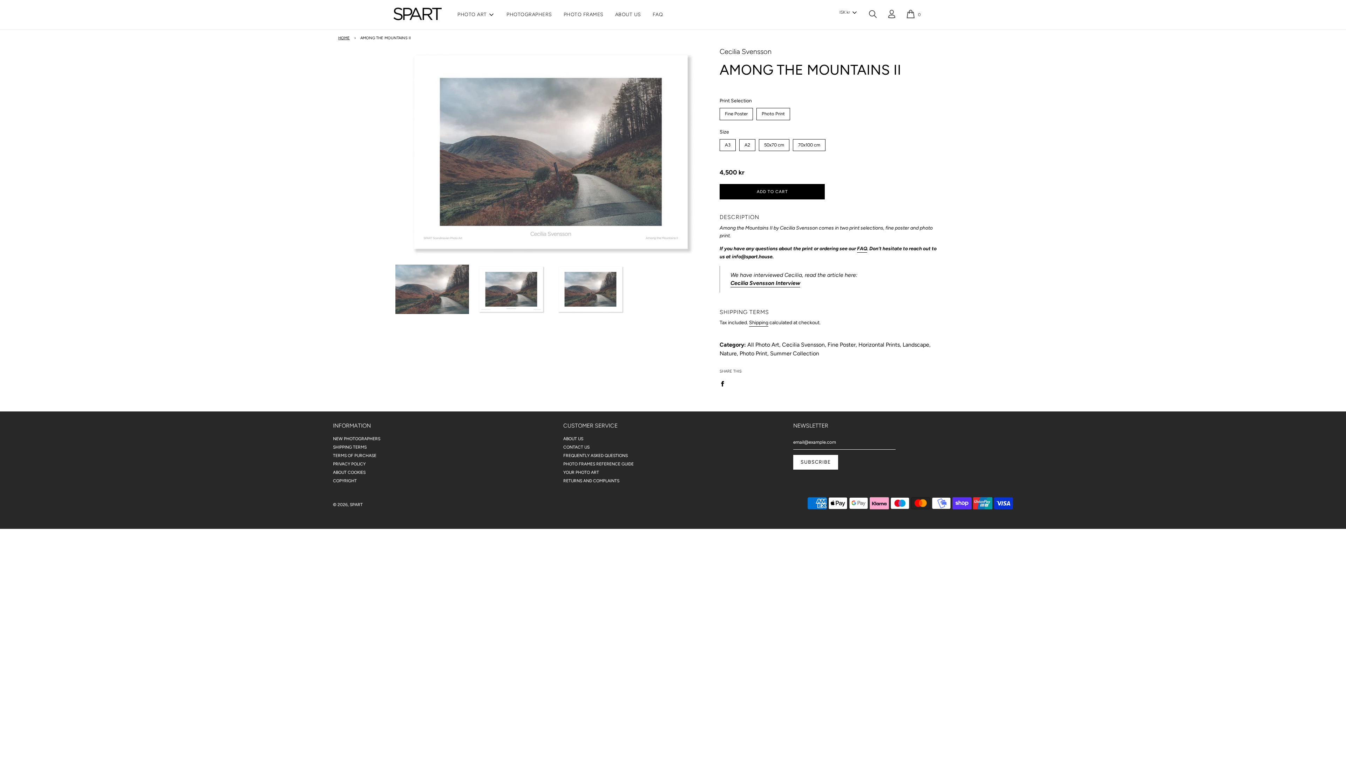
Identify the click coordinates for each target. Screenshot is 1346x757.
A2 (747, 143)
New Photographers (356, 438)
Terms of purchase (354, 455)
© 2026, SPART (348, 504)
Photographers (529, 15)
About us (628, 15)
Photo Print (773, 112)
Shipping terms (350, 447)
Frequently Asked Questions (595, 455)
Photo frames (584, 15)
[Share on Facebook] (724, 383)
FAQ (658, 15)
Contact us (576, 447)
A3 (728, 143)
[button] (848, 12)
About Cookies (349, 472)
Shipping (758, 323)
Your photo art (581, 472)
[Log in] (892, 15)
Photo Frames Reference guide (598, 464)
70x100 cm (809, 143)
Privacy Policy (349, 464)
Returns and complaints (591, 480)
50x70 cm (774, 143)
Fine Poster (736, 112)
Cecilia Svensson (745, 51)
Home (344, 38)
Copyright (345, 480)
